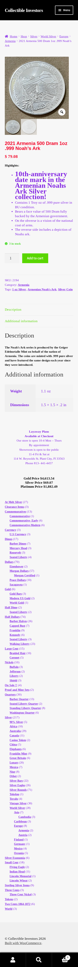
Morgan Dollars (19, 570)
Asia (16, 812)
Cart (60, 956)
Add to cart (35, 258)
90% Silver (16, 722)
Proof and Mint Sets (17, 689)
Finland (19, 839)
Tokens (9, 899)
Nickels (9, 662)
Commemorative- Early (24, 520)
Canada (14, 735)
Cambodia (24, 816)
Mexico (14, 767)
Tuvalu (14, 798)
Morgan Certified (24, 575)
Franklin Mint (18, 753)
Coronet (14, 657)
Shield (13, 680)
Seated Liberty (18, 557)
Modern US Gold (20, 598)
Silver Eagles (17, 785)
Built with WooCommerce (23, 943)
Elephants (16, 749)
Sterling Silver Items (17, 885)
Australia (15, 731)
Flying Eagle (17, 867)
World (8, 908)
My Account (13, 960)
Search (39, 960)
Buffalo (14, 666)
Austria (22, 835)
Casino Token (18, 740)
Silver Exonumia (15, 857)
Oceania (19, 853)
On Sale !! (11, 685)
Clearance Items (14, 506)
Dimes (8, 539)
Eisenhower (16, 566)
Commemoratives (15, 511)
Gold (8, 589)
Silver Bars (16, 780)
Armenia (10, 41)
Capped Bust (17, 625)
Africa (13, 726)
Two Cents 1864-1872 (17, 904)
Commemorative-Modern (25, 525)
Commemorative (20, 516)
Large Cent (11, 648)
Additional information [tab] (21, 321)
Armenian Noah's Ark (42, 289)
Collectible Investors (24, 10)
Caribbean (20, 821)
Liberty (14, 675)
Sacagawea (16, 584)
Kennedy (15, 634)
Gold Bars (16, 593)
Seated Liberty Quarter (24, 703)
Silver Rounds (18, 789)
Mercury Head (18, 548)
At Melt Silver (13, 502)
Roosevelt (15, 552)
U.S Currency (18, 534)
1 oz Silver (19, 289)
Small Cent (11, 862)
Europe (63, 36)
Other (13, 776)
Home (13, 36)
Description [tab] (13, 309)
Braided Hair (18, 653)
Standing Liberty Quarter (25, 708)
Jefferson (15, 671)
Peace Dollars (18, 580)
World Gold (17, 602)
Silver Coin (65, 289)
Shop (24, 36)
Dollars (9, 561)
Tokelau (14, 794)
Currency (10, 529)
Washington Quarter (22, 712)
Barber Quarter (19, 699)
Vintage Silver (18, 803)
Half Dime (11, 607)
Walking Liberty (20, 643)
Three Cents (12, 890)
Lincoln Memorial (20, 876)
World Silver (48, 36)
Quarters (10, 694)
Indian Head (17, 871)
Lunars (14, 762)
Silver (33, 36)
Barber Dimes (18, 543)
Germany (19, 843)
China (13, 744)
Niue (12, 771)
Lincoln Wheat (19, 880)
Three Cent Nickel (21, 894)
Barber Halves (18, 621)
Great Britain (18, 758)
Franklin (15, 630)
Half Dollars (12, 616)
